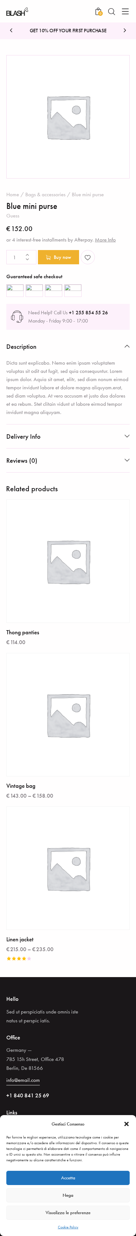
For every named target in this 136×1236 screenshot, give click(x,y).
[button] (126, 1124)
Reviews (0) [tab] (21, 460)
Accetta (68, 1178)
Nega (68, 1195)
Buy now (62, 257)
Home (12, 194)
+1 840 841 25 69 (27, 1095)
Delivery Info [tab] (23, 436)
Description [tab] (21, 346)
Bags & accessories (45, 194)
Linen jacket (20, 939)
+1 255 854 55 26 (88, 312)
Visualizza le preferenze (68, 1212)
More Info (105, 239)
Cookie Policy (68, 1227)
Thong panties (22, 632)
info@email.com (23, 1079)
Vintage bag (20, 786)
